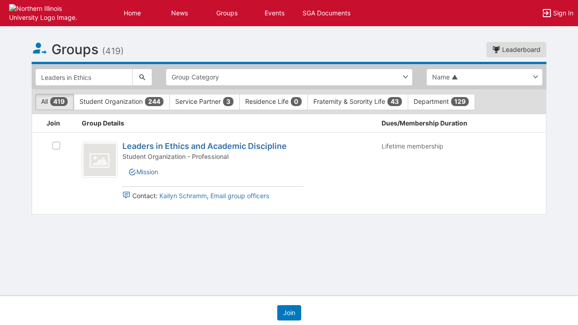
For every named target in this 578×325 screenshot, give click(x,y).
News (179, 13)
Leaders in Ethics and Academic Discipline (204, 146)
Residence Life (271, 101)
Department (440, 101)
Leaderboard (520, 49)
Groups (227, 13)
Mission (147, 172)
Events (274, 13)
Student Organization (119, 101)
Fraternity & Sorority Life (356, 101)
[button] (46, 12)
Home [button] (132, 13)
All (53, 101)
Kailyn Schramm (183, 196)
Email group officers (239, 196)
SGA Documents (326, 13)
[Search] (142, 77)
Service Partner (202, 101)
